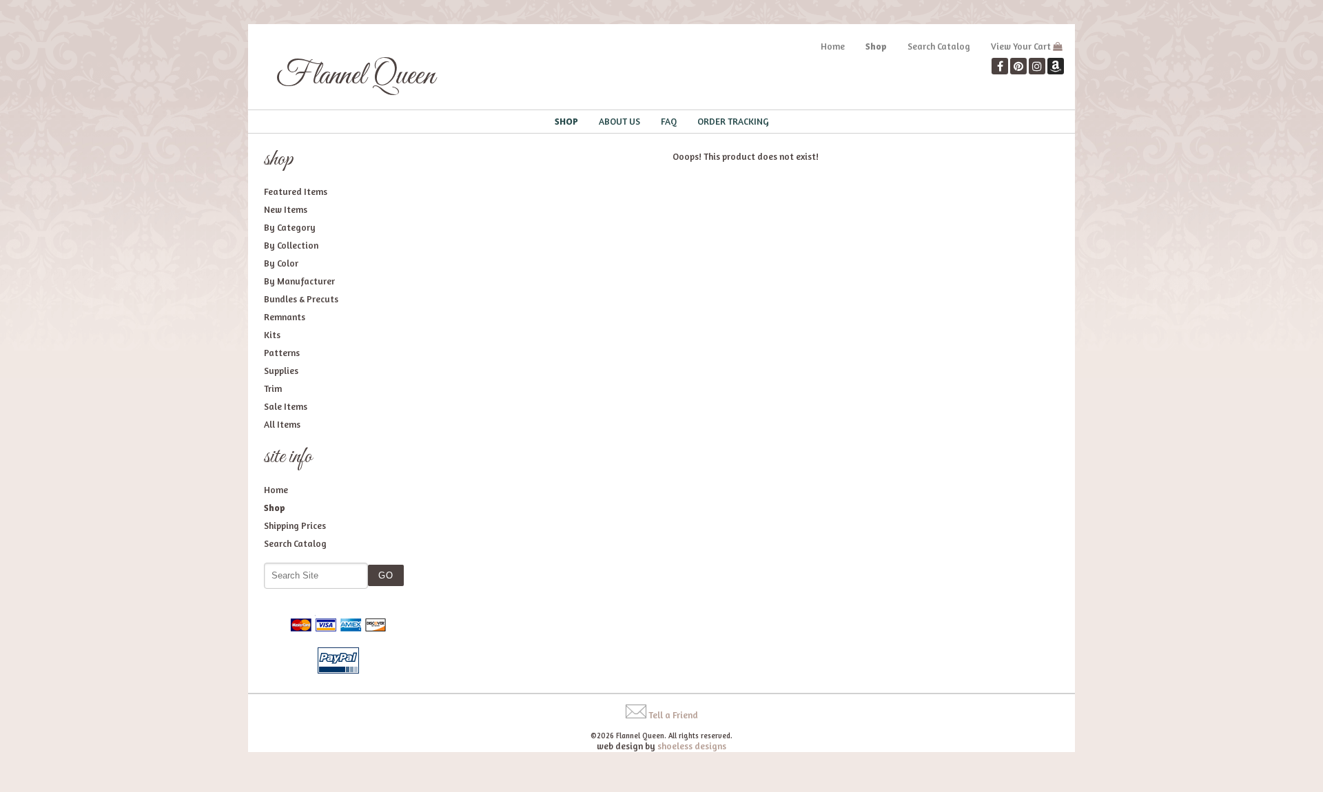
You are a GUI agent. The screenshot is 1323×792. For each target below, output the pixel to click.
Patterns (282, 352)
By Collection (291, 245)
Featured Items (295, 191)
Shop (876, 46)
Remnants (284, 316)
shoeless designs (691, 745)
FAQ (669, 121)
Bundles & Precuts (301, 298)
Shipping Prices (295, 525)
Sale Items (285, 406)
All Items (282, 424)
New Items (285, 209)
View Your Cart (1021, 46)
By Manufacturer (299, 280)
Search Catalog (938, 46)
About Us (619, 121)
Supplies (281, 370)
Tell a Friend (673, 714)
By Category (290, 227)
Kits (272, 334)
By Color (281, 263)
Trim (273, 388)
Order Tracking (733, 121)
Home (833, 46)
